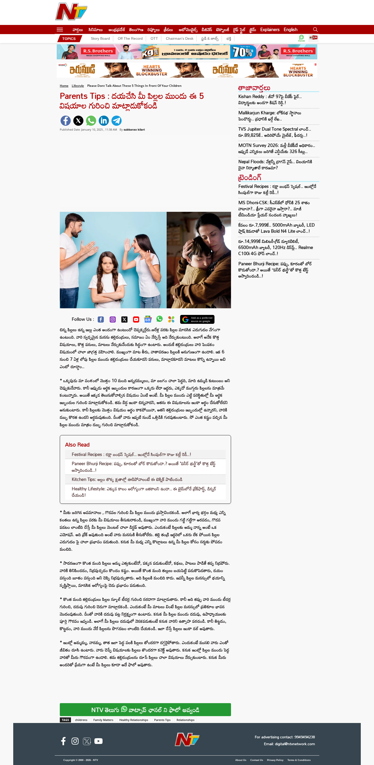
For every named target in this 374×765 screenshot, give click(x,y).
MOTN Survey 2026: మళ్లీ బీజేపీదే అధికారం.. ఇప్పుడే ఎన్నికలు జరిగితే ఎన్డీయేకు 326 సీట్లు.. (276, 148)
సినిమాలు (96, 29)
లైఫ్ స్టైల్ (239, 29)
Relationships (185, 720)
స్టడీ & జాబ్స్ (210, 38)
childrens (81, 720)
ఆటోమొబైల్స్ (188, 29)
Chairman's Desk (179, 38)
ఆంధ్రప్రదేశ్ (117, 29)
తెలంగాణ (136, 29)
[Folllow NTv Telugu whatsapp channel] (301, 38)
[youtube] (98, 742)
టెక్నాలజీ (222, 29)
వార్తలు (78, 29)
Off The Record (130, 38)
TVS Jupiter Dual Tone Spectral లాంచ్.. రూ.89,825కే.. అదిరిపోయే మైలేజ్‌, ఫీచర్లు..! (274, 132)
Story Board (100, 38)
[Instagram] (113, 320)
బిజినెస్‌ (207, 29)
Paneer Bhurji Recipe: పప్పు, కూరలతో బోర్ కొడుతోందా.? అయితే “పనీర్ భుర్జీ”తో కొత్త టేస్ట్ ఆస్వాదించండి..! (275, 269)
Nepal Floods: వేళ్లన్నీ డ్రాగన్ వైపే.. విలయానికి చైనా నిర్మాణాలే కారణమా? (275, 165)
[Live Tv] (313, 38)
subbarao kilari (134, 129)
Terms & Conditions (299, 760)
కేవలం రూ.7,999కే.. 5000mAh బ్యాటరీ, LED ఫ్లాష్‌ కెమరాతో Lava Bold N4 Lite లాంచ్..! (276, 228)
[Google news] (148, 320)
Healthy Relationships (133, 720)
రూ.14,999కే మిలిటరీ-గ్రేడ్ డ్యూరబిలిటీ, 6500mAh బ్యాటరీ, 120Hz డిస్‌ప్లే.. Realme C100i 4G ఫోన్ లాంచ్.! (275, 247)
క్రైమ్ (253, 29)
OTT (154, 38)
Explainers (270, 29)
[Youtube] (136, 320)
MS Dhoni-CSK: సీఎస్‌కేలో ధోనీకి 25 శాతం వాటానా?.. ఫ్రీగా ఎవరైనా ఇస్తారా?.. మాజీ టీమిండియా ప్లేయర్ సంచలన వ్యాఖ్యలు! (274, 208)
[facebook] (66, 121)
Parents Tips (162, 720)
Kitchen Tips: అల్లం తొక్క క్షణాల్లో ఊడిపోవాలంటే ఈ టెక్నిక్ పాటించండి (127, 479)
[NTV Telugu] (71, 12)
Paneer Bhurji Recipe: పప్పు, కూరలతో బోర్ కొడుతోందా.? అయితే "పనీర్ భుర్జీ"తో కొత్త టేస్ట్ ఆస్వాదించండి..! (143, 466)
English (290, 29)
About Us (240, 760)
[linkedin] (104, 121)
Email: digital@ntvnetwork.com (289, 743)
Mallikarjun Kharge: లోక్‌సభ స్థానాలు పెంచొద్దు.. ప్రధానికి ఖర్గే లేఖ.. (269, 116)
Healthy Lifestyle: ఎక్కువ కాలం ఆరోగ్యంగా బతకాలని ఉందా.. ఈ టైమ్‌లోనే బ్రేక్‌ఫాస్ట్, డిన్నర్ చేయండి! (144, 491)
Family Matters (103, 720)
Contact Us (256, 760)
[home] (68, 29)
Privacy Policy (275, 760)
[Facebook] (101, 320)
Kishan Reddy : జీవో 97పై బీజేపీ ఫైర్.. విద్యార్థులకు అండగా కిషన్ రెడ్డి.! (270, 99)
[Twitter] (124, 320)
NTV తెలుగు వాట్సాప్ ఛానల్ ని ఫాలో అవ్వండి (145, 710)
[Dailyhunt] (171, 320)
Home (64, 86)
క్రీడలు (168, 29)
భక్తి (228, 38)
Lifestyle (78, 86)
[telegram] (116, 121)
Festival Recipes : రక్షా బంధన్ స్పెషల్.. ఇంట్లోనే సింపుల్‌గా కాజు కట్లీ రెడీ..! (131, 454)
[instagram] (75, 742)
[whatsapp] (91, 121)
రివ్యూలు (154, 29)
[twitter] (78, 121)
